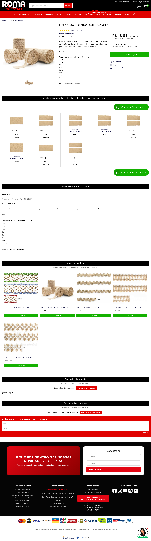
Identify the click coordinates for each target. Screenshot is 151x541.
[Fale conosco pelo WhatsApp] (142, 532)
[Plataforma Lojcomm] (82, 537)
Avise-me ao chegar (75, 131)
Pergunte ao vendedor (91, 412)
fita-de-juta (19, 21)
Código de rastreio (22, 506)
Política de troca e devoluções (22, 495)
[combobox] (51, 5)
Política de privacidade (93, 492)
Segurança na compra (58, 506)
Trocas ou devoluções (23, 498)
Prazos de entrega (22, 503)
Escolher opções (129, 55)
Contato (58, 501)
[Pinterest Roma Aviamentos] (130, 491)
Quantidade (17, 131)
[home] (13, 5)
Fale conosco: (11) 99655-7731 (57, 489)
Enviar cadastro (95, 470)
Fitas (69, 14)
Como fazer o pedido (22, 489)
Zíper (135, 14)
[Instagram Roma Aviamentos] (120, 491)
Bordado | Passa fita (44, 14)
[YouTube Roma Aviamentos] (125, 491)
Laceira (78, 14)
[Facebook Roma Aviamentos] (114, 491)
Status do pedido (23, 492)
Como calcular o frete (22, 501)
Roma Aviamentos (66, 33)
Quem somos (93, 489)
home (4, 21)
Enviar (145, 433)
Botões (60, 14)
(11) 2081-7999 (101, 13)
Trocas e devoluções (58, 503)
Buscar (68, 6)
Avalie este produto (86, 388)
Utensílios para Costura (118, 14)
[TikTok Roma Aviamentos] (136, 491)
